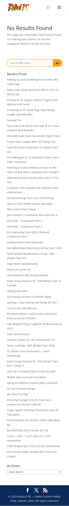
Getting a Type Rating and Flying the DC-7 (32, 302)
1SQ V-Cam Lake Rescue (21, 308)
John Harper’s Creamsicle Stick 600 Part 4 (32, 215)
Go (57, 63)
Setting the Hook (17, 291)
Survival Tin (14, 120)
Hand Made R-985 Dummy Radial (27, 275)
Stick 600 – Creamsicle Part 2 (24, 226)
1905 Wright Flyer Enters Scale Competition (33, 446)
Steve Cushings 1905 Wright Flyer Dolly (31, 345)
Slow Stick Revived (18, 334)
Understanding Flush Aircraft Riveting (30, 198)
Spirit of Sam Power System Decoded (29, 203)
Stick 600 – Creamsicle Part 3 (24, 221)
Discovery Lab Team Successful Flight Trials (33, 136)
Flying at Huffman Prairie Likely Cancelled (32, 383)
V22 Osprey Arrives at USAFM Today (29, 296)
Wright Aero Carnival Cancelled (26, 377)
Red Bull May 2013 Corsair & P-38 (27, 430)
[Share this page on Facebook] (27, 490)
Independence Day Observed (25, 242)
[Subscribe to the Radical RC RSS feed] (45, 490)
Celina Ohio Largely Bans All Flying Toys (31, 141)
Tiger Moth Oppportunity (22, 264)
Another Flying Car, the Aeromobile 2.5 (31, 339)
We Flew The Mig (17, 394)
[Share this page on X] (36, 490)
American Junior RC (19, 269)
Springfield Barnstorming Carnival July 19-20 (34, 248)
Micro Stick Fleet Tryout (21, 209)
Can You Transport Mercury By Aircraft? (31, 371)
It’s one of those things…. (22, 388)
